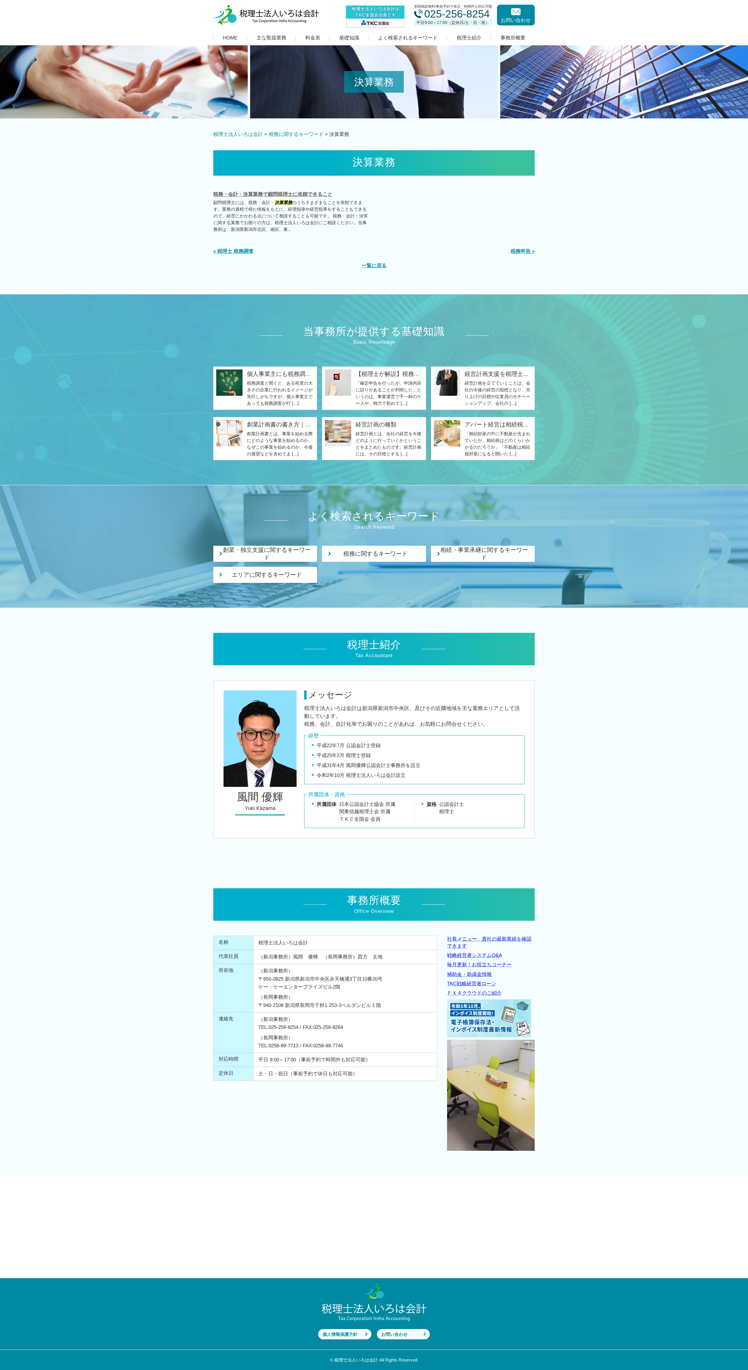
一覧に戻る (374, 265)
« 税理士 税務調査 (233, 251)
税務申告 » (523, 251)
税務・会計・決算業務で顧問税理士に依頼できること (273, 194)
